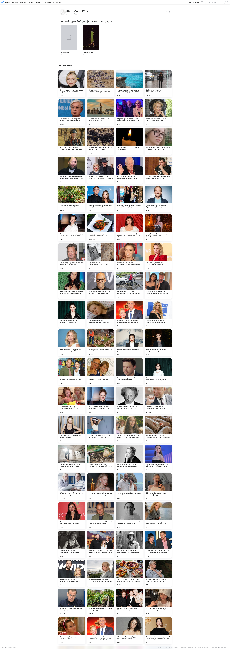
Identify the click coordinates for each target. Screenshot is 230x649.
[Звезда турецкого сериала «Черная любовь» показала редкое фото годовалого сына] (71, 515)
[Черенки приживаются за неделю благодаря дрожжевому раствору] (100, 602)
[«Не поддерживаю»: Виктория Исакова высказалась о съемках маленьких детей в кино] (100, 400)
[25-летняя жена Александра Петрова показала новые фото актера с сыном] (158, 285)
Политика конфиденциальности (188, 647)
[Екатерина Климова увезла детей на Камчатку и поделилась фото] (158, 630)
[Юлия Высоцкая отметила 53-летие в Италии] (71, 429)
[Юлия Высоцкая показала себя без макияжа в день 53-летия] (71, 342)
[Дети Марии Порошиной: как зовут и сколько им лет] (158, 112)
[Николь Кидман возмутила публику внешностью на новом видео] (100, 573)
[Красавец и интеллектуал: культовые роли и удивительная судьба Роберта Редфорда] (129, 544)
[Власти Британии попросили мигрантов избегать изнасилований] (100, 112)
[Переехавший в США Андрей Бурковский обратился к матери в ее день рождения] (158, 199)
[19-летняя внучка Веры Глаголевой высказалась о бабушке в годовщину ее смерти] (71, 400)
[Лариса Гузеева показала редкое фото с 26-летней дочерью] (129, 199)
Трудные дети (65, 52)
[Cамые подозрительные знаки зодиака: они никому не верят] (71, 458)
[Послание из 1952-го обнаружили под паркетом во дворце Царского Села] (100, 83)
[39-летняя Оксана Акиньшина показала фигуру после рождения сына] (158, 486)
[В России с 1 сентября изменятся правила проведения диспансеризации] (71, 486)
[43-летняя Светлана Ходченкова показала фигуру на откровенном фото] (100, 486)
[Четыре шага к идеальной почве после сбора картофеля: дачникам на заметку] (100, 141)
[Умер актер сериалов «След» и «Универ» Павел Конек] (129, 371)
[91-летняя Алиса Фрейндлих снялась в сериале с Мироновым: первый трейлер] (71, 141)
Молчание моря (88, 52)
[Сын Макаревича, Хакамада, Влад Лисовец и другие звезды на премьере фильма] (158, 342)
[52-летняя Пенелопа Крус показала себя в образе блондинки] (129, 630)
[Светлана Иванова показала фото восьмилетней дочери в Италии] (158, 602)
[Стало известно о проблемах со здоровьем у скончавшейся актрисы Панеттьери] (71, 83)
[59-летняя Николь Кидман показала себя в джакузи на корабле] (158, 515)
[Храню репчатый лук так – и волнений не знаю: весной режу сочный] (100, 458)
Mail (3, 647)
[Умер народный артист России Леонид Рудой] (129, 141)
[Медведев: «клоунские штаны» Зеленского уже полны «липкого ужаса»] (71, 602)
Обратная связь (222, 647)
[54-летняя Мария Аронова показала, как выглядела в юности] (129, 458)
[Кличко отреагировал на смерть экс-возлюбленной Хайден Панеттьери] (129, 314)
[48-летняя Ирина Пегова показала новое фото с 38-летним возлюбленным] (71, 573)
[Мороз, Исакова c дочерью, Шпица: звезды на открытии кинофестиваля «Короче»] (129, 602)
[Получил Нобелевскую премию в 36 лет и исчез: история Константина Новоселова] (158, 170)
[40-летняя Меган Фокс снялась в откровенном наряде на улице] (71, 285)
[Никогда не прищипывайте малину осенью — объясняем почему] (71, 199)
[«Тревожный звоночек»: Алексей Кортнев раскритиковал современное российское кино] (100, 515)
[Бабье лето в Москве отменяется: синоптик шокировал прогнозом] (158, 83)
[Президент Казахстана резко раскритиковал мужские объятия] (71, 112)
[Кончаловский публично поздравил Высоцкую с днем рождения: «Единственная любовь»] (100, 371)
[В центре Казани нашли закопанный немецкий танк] (100, 256)
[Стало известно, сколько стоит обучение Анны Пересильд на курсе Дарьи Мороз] (158, 458)
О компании (8, 647)
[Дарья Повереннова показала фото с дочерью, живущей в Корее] (158, 371)
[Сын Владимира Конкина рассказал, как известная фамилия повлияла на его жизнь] (129, 170)
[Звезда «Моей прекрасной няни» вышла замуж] (71, 630)
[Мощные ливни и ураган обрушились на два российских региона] (129, 285)
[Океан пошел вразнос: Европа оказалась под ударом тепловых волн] (129, 83)
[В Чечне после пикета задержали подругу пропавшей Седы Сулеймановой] (158, 141)
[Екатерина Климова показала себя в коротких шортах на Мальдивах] (100, 429)
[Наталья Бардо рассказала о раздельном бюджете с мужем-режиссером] (71, 371)
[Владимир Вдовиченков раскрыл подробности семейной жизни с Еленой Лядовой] (100, 199)
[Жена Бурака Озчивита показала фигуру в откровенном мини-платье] (158, 227)
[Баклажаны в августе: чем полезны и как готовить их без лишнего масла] (100, 227)
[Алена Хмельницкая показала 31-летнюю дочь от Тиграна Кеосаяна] (129, 515)
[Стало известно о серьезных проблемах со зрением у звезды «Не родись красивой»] (129, 256)
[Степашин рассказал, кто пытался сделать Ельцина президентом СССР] (158, 400)
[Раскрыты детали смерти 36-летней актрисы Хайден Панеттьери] (158, 256)
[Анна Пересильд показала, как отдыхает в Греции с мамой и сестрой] (129, 429)
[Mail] (2, 2)
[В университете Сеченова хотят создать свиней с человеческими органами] (158, 429)
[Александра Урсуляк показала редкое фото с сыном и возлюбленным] (129, 342)
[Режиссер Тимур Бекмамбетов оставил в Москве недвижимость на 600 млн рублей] (71, 170)
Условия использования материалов (207, 647)
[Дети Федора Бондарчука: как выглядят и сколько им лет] (100, 285)
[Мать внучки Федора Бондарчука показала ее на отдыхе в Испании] (100, 544)
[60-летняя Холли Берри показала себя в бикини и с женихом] (129, 486)
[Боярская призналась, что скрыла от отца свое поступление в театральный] (71, 314)
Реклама (15, 647)
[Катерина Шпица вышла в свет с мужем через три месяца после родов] (71, 227)
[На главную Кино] (7, 2)
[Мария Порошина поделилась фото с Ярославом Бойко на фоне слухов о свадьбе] (129, 112)
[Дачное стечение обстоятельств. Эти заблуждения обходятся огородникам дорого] (100, 342)
